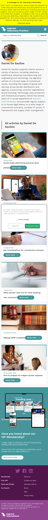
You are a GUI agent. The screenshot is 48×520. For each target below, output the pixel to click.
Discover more (11, 457)
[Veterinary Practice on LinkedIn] (31, 471)
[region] (24, 218)
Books (26, 488)
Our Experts (5, 488)
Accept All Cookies (32, 226)
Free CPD (4, 480)
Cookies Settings (23, 219)
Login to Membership (12, 35)
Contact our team (30, 480)
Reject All (15, 226)
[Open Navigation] (45, 29)
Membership (5, 477)
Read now (16, 168)
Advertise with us (30, 484)
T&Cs (25, 492)
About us (27, 477)
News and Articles (7, 484)
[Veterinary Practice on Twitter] (17, 471)
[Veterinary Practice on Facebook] (24, 471)
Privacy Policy (28, 495)
